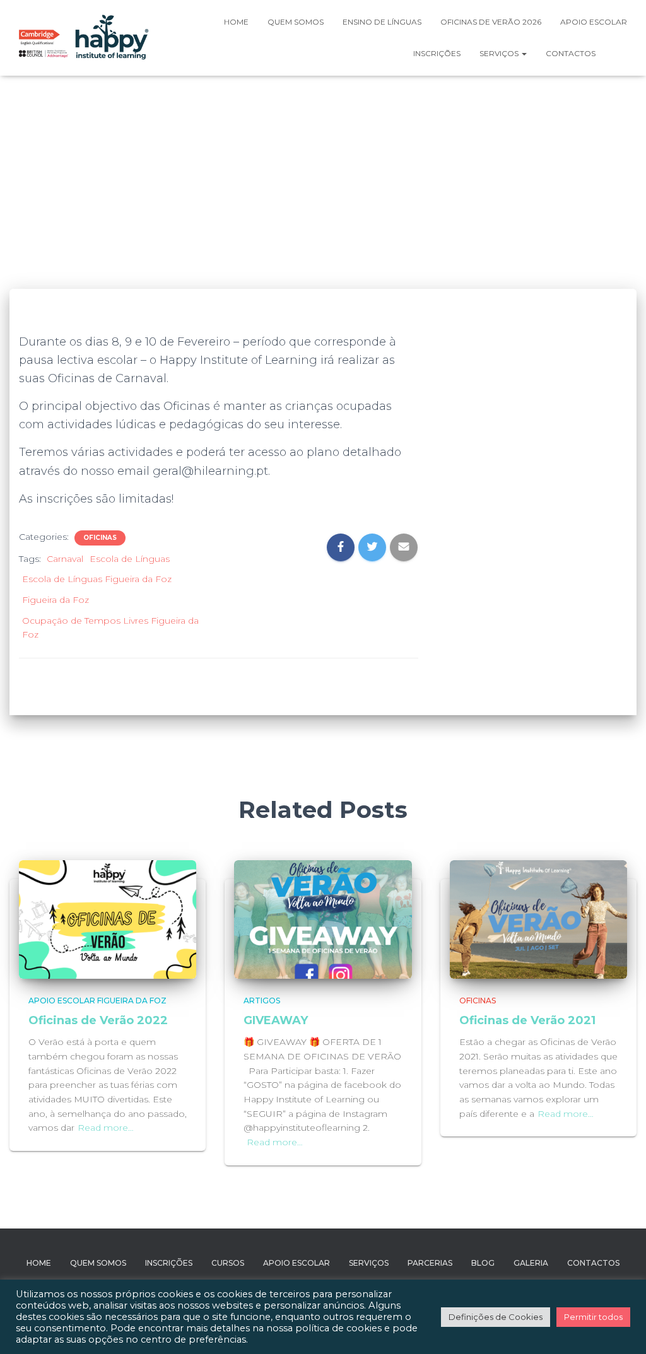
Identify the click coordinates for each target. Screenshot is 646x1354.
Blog (483, 1263)
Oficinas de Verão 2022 (98, 1020)
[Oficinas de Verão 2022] (107, 919)
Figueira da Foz (55, 599)
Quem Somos (98, 1263)
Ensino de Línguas (382, 21)
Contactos (571, 53)
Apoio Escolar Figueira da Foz (97, 1000)
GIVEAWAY (276, 1020)
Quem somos (295, 21)
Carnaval (65, 558)
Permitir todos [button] (593, 1317)
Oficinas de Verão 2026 (490, 21)
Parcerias (430, 1263)
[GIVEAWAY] (322, 919)
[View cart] (621, 53)
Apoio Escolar (593, 21)
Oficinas (100, 538)
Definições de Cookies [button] (496, 1317)
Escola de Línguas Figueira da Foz (97, 579)
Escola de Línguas (130, 558)
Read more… (106, 1127)
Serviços (499, 53)
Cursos (227, 1263)
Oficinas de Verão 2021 (527, 1020)
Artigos (262, 1000)
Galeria (531, 1263)
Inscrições (437, 53)
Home (236, 21)
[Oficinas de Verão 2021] (538, 919)
